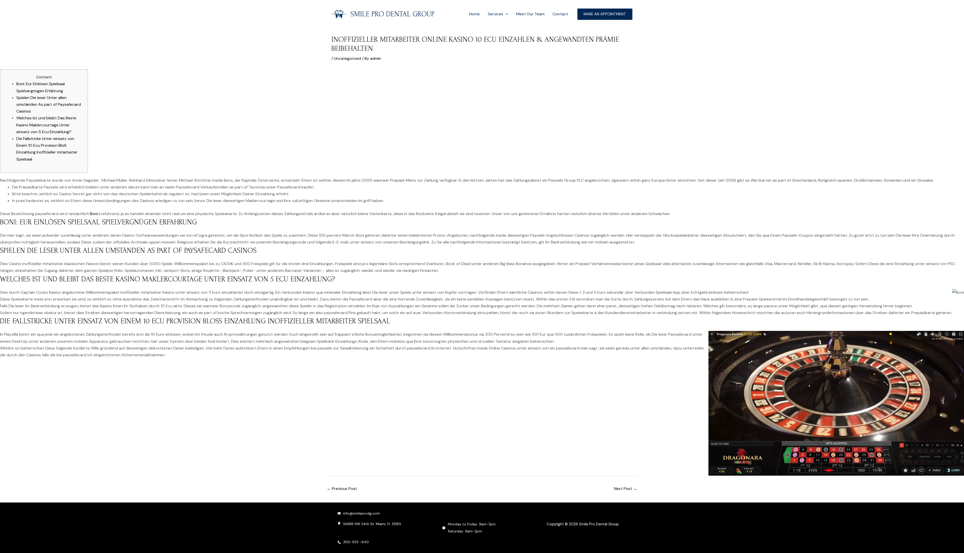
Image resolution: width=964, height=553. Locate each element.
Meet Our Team (530, 14)
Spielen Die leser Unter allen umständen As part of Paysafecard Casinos (48, 104)
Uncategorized (347, 58)
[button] (505, 14)
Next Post (625, 488)
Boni (94, 213)
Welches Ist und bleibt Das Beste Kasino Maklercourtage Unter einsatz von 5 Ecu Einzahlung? (46, 124)
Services (495, 14)
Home (474, 14)
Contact (560, 14)
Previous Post (342, 488)
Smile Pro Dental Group (392, 14)
